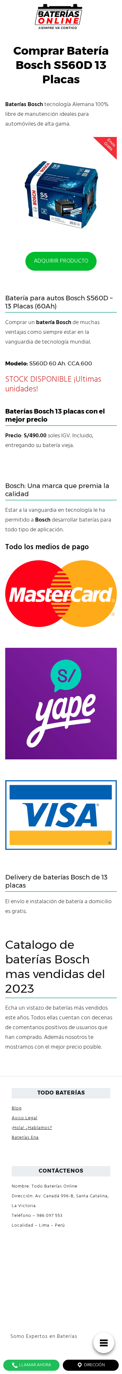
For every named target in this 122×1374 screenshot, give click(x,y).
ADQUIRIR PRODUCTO (61, 261)
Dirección (94, 1365)
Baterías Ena (25, 1137)
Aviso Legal (24, 1118)
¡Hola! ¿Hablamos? (32, 1128)
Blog (17, 1108)
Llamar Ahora (34, 1365)
